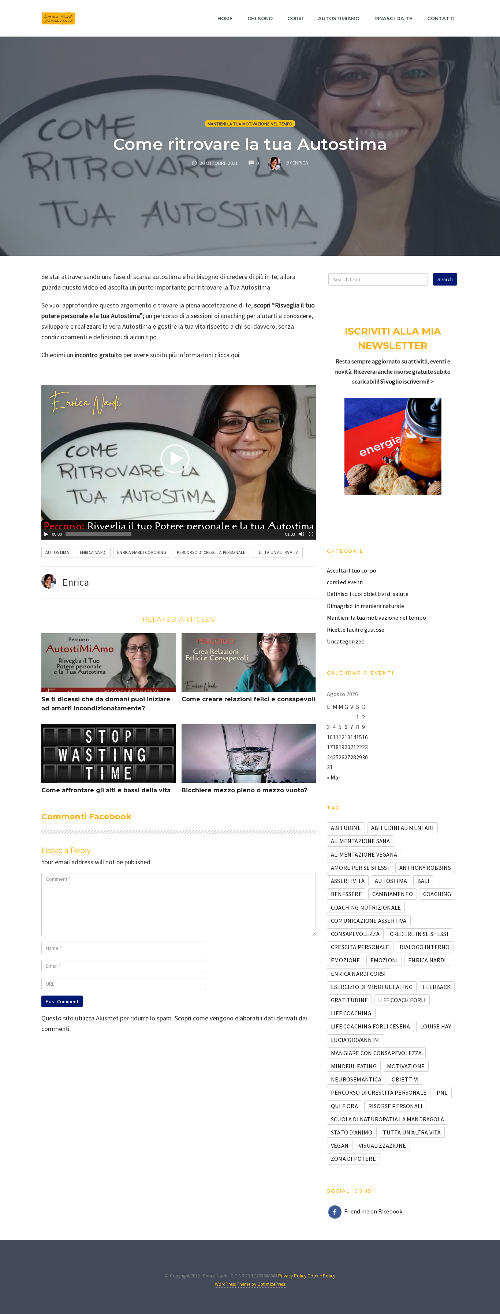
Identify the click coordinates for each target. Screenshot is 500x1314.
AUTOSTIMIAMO (338, 18)
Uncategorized (346, 641)
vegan (339, 1145)
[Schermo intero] (311, 534)
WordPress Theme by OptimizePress (250, 1284)
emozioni (384, 960)
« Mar (333, 777)
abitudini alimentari (402, 827)
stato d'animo (352, 1132)
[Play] (46, 534)
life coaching (351, 1013)
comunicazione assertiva (369, 920)
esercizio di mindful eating (372, 986)
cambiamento (392, 894)
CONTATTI (441, 18)
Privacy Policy (292, 1276)
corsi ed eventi (345, 582)
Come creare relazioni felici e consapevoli (248, 699)
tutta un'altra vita (412, 1132)
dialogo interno (425, 947)
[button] (175, 458)
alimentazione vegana (364, 854)
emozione (345, 960)
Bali (423, 880)
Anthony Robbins (425, 867)
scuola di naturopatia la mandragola (387, 1119)
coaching (437, 894)
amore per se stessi (360, 867)
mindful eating (354, 1066)
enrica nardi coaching (141, 552)
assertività (348, 880)
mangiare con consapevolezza (376, 1053)
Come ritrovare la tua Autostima (250, 144)
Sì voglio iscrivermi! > (407, 381)
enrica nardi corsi (358, 973)
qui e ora (344, 1106)
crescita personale (360, 947)
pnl (442, 1092)
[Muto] (302, 534)
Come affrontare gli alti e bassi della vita (106, 790)
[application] (178, 462)
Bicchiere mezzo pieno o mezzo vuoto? (244, 790)
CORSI (295, 18)
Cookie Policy (321, 1276)
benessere (346, 894)
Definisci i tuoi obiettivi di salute (367, 593)
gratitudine (349, 1000)
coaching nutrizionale (366, 907)
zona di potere (353, 1158)
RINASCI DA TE (393, 18)
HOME (224, 18)
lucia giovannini (355, 1039)
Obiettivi (405, 1079)
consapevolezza (355, 933)
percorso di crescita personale (211, 552)
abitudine (346, 827)
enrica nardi (93, 552)
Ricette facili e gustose (355, 629)
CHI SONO (260, 18)
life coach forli (402, 1000)
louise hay (435, 1026)
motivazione (406, 1066)
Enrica (76, 582)
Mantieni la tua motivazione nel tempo (250, 124)
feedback (437, 986)
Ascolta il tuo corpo (351, 570)
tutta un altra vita (277, 552)
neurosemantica (356, 1079)
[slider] (98, 534)
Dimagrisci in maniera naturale (365, 605)
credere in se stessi (419, 933)
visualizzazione (382, 1145)
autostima (57, 552)
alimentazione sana (360, 841)
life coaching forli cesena (370, 1026)
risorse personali (395, 1106)
